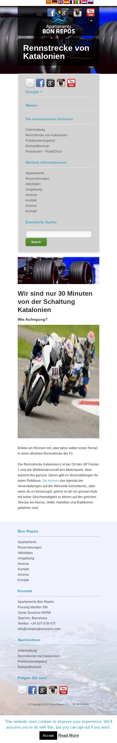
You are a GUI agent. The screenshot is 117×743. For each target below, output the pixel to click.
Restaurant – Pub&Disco (44, 151)
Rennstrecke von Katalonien (46, 135)
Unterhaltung (35, 130)
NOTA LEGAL (81, 704)
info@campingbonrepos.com (39, 629)
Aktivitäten (33, 184)
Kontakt (31, 200)
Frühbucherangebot (40, 141)
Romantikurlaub (37, 146)
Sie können (50, 481)
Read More (68, 735)
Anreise (31, 195)
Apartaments (35, 173)
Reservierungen (38, 179)
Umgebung (34, 189)
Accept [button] (48, 735)
